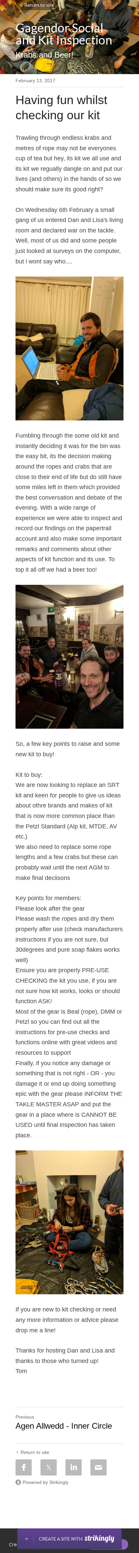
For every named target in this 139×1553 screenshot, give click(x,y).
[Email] (98, 1467)
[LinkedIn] (73, 1467)
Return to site (39, 5)
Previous (25, 1417)
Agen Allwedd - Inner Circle (64, 1425)
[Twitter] (48, 1467)
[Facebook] (24, 1467)
